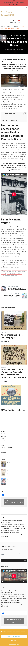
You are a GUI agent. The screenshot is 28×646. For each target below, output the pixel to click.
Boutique (3, 445)
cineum (4, 273)
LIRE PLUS (6, 341)
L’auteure (3, 436)
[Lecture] (2, 582)
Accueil (3, 431)
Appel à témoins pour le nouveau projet (10, 532)
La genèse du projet (6, 440)
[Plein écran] (25, 582)
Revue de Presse (5, 450)
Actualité (5, 35)
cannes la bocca (6, 271)
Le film (2, 438)
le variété (19, 273)
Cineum (15, 265)
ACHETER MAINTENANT (14, 4)
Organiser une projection (7, 447)
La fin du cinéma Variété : (10, 120)
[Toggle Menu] (25, 560)
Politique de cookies (12, 644)
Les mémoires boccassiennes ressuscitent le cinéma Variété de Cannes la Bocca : (14, 117)
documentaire (11, 273)
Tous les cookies (14, 636)
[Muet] (23, 582)
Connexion (13, 22)
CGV (18, 644)
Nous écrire (4, 452)
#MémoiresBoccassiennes (13, 410)
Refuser (14, 640)
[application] (14, 576)
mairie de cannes (6, 278)
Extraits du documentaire (17, 35)
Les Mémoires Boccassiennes (9, 275)
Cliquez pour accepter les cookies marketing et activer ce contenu (14, 502)
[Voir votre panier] (18, 21)
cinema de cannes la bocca (19, 271)
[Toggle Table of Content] (24, 113)
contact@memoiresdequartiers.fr (12, 554)
